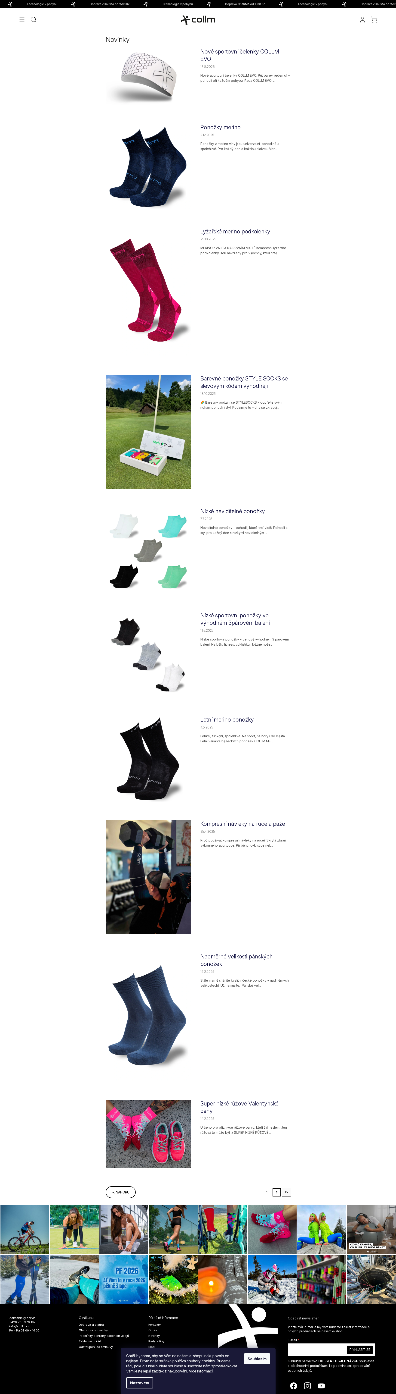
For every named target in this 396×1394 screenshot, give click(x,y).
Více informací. (201, 1371)
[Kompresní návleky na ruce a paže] (148, 877)
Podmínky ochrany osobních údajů (104, 1335)
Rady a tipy (156, 1341)
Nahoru (122, 1192)
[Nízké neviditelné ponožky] (148, 550)
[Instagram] (307, 1386)
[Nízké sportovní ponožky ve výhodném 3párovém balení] (148, 654)
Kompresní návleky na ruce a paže (242, 823)
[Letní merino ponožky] (148, 758)
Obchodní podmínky (93, 1330)
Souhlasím (257, 1358)
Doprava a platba (91, 1324)
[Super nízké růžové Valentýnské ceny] (148, 1133)
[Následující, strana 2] (277, 1192)
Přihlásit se (360, 1350)
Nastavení (139, 1383)
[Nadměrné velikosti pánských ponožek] (148, 1017)
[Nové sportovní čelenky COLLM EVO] (148, 76)
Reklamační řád (90, 1341)
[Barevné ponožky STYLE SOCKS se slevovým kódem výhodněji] (148, 431)
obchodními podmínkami (309, 1366)
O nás (152, 1330)
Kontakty (154, 1324)
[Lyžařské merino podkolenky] (148, 292)
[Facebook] (293, 1386)
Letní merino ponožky (227, 719)
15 (286, 1192)
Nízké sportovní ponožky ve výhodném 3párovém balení (235, 619)
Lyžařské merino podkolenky (235, 231)
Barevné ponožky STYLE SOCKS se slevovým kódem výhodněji (244, 382)
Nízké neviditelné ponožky (232, 511)
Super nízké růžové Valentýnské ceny (239, 1107)
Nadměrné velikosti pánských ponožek (236, 960)
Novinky (154, 1335)
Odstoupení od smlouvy (96, 1347)
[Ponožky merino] (148, 166)
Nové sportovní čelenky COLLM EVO (239, 55)
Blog (151, 1347)
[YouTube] (321, 1386)
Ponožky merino (220, 127)
